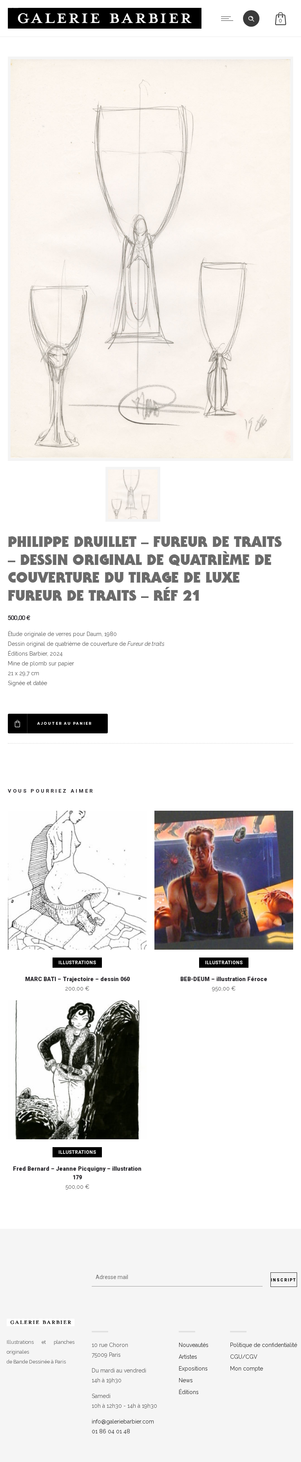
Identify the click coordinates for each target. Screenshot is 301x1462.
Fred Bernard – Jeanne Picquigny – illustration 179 (77, 1173)
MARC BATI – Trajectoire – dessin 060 (77, 979)
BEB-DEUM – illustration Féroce (223, 979)
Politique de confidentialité (263, 1345)
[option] (150, 494)
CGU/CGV (243, 1357)
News (186, 1380)
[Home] (104, 27)
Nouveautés (194, 1345)
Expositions (193, 1368)
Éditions (189, 1392)
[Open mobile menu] (229, 18)
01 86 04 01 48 (111, 1431)
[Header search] (251, 19)
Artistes (188, 1357)
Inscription (284, 1280)
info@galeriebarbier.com (123, 1421)
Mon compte (246, 1368)
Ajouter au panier (64, 723)
